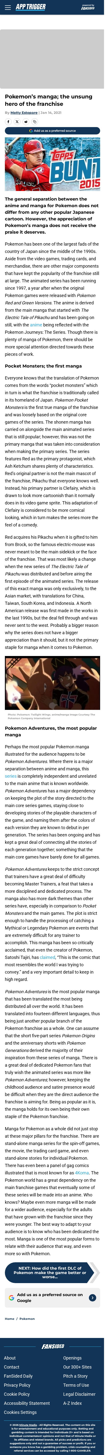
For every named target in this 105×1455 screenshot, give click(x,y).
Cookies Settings (20, 1412)
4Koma (82, 1172)
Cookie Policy (17, 1394)
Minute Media (28, 1425)
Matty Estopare (24, 112)
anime (36, 324)
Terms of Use (76, 1385)
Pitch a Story (75, 1376)
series (11, 776)
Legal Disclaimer (79, 1394)
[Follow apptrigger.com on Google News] (92, 1297)
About (10, 1357)
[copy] (34, 121)
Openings (72, 1357)
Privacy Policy (17, 1385)
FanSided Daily (18, 1376)
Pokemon (27, 1319)
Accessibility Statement (27, 1403)
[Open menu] (8, 7)
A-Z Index (72, 1403)
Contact (11, 1367)
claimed (47, 957)
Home (9, 1319)
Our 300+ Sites (77, 1367)
